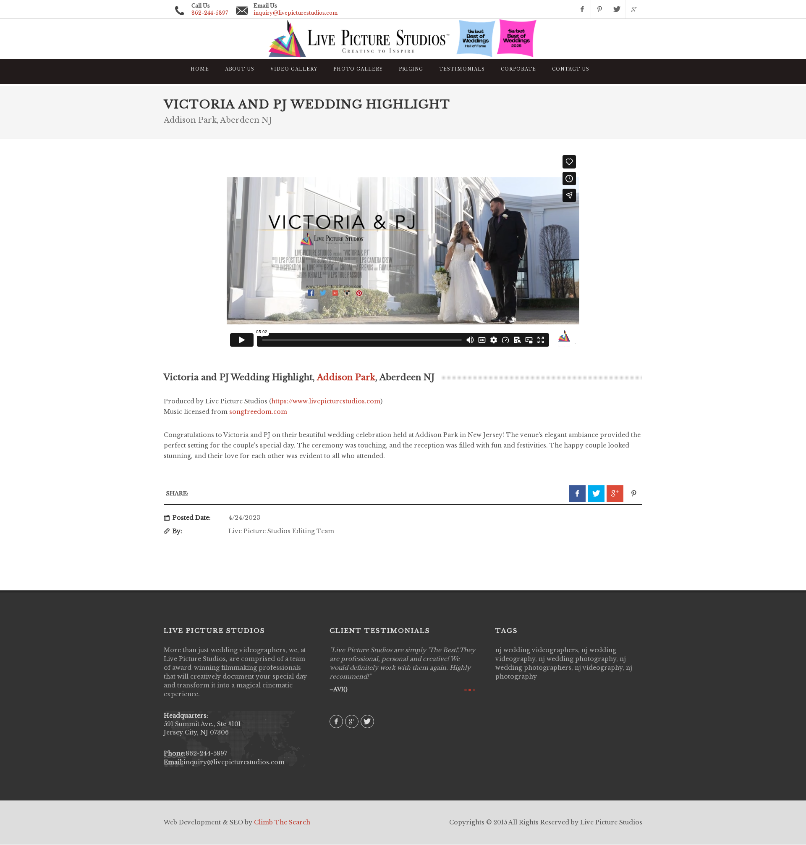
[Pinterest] (599, 9)
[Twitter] (616, 9)
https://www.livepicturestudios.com (325, 401)
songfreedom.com (258, 412)
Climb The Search (282, 822)
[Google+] (633, 9)
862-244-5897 (206, 753)
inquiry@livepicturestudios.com (296, 13)
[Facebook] (582, 9)
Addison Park (346, 377)
